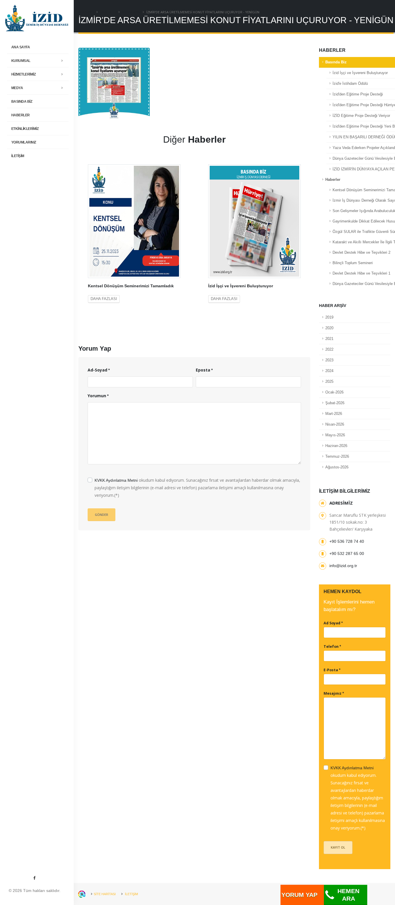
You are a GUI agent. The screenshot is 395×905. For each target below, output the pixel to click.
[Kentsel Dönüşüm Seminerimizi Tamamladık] (134, 220)
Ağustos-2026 (336, 467)
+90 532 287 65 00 (346, 553)
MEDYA (17, 88)
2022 (329, 349)
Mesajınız (333, 693)
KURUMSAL (20, 61)
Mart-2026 (333, 414)
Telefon (331, 646)
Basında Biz (21, 102)
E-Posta (331, 669)
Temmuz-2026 (337, 457)
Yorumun (97, 395)
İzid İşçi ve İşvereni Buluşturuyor (240, 286)
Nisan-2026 (334, 424)
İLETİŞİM (17, 156)
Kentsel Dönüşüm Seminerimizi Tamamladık (131, 286)
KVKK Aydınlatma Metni (116, 480)
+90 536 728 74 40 (346, 541)
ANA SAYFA (20, 47)
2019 (329, 317)
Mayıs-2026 (335, 435)
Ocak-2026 (334, 392)
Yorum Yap (299, 894)
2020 (329, 328)
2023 (329, 360)
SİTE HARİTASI (105, 894)
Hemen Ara (348, 895)
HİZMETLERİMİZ (23, 74)
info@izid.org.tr (343, 565)
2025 (329, 382)
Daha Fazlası (104, 299)
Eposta (203, 370)
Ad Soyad (332, 623)
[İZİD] (36, 17)
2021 (329, 339)
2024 (329, 371)
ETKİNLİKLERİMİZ (25, 129)
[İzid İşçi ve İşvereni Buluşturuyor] (254, 220)
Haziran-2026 (336, 446)
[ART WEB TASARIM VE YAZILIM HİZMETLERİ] (81, 894)
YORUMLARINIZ (23, 142)
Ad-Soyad (97, 370)
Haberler (20, 115)
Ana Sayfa (86, 12)
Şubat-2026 (334, 403)
